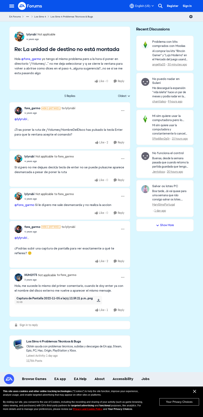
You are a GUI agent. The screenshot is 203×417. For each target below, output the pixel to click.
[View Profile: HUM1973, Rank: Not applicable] (18, 277)
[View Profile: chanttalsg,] (145, 82)
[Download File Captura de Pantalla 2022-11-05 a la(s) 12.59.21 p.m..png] (98, 300)
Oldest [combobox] (124, 96)
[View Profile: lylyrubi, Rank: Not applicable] (19, 37)
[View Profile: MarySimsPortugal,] (145, 189)
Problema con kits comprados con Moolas (168, 44)
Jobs (145, 379)
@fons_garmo (31, 59)
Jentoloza (158, 171)
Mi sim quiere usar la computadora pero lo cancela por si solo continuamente (167, 118)
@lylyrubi (20, 119)
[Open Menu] (191, 16)
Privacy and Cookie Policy (87, 409)
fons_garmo (32, 108)
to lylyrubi (68, 108)
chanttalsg (159, 101)
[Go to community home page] (30, 6)
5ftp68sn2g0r (161, 138)
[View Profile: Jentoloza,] (145, 156)
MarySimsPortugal (163, 204)
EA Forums (15, 16)
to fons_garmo (64, 156)
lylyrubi (31, 34)
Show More (167, 225)
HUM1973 (30, 275)
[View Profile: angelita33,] (145, 45)
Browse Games (34, 379)
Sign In (187, 6)
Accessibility (123, 379)
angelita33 (158, 64)
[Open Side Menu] (11, 6)
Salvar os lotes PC (165, 186)
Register (172, 6)
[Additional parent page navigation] (27, 16)
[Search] (160, 6)
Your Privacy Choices (179, 401)
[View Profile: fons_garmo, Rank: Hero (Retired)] (18, 111)
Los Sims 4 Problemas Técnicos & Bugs (72, 16)
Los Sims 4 (40, 16)
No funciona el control (168, 153)
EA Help (80, 379)
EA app (60, 379)
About (100, 379)
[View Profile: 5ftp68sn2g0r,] (145, 119)
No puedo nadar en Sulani (166, 81)
